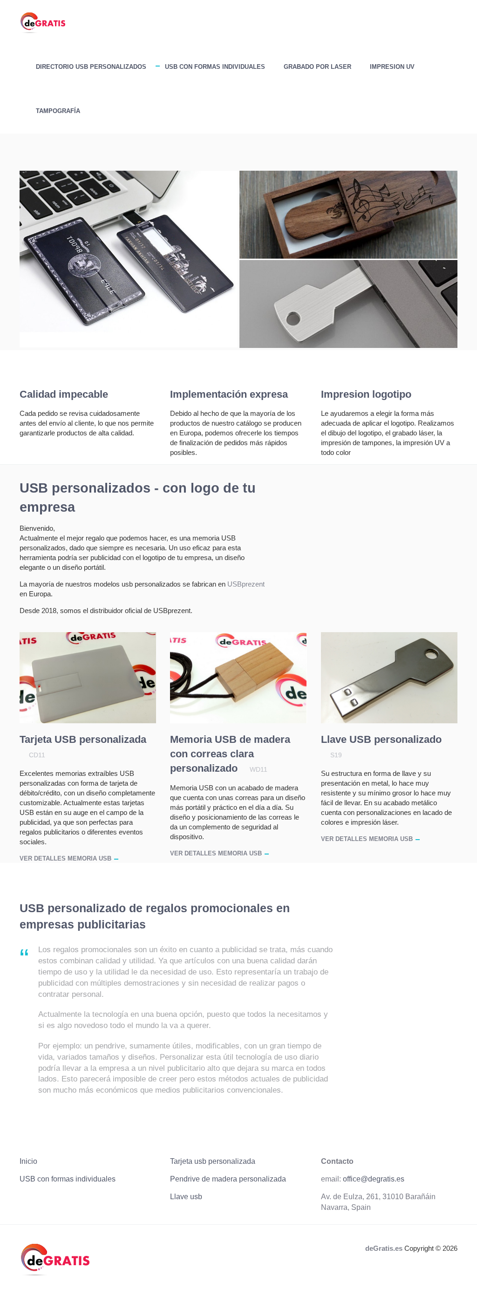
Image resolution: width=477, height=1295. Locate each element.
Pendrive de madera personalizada (228, 1179)
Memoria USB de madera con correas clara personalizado (230, 754)
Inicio (28, 1161)
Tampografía (58, 110)
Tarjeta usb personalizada (212, 1161)
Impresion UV (392, 66)
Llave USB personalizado (381, 739)
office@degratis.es (373, 1179)
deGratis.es (383, 1248)
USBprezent (246, 584)
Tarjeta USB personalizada (83, 739)
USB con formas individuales (215, 66)
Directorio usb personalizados (91, 66)
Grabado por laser (317, 66)
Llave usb (186, 1197)
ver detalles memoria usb (65, 858)
